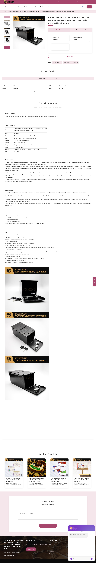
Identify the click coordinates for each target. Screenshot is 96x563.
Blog (55, 6)
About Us (26, 6)
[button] (7, 47)
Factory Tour (34, 6)
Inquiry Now (70, 56)
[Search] (79, 6)
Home (6, 6)
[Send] (92, 559)
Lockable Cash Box (17, 11)
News (49, 6)
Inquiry (89, 6)
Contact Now (14, 486)
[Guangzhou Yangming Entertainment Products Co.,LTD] (10, 2)
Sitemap (50, 553)
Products (13, 6)
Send (48, 526)
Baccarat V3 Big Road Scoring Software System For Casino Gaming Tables (13, 480)
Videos (19, 6)
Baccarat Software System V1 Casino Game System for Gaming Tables (58, 480)
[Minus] (93, 528)
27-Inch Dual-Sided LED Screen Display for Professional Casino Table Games (82, 480)
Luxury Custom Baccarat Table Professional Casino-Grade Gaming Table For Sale (36, 480)
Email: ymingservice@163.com (85, 1)
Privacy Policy (67, 560)
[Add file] (71, 559)
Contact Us (43, 6)
